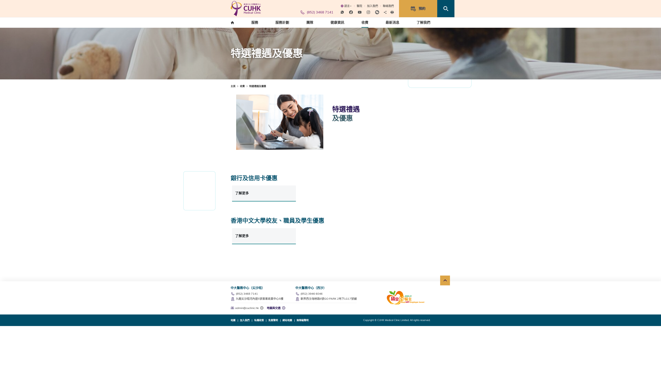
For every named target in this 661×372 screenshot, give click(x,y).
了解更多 (242, 193)
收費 (242, 86)
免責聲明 (273, 320)
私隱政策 (259, 320)
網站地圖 (287, 320)
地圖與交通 (274, 308)
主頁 (233, 86)
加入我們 (372, 6)
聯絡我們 (388, 6)
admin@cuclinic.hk (247, 308)
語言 (347, 6)
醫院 (359, 6)
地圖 (233, 320)
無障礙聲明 (303, 320)
